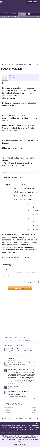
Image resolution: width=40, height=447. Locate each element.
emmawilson (12, 386)
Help (37, 423)
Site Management (17, 17)
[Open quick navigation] (37, 64)
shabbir (17, 348)
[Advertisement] (20, 41)
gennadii (10, 348)
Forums (22, 14)
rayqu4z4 (33, 412)
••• (35, 360)
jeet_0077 (12, 75)
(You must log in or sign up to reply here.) (28, 282)
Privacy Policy (34, 429)
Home (5, 14)
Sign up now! (20, 288)
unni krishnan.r (12, 391)
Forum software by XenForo (15, 431)
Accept (16, 444)
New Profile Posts (13, 346)
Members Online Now (14, 338)
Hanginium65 (12, 369)
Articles (13, 14)
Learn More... (22, 444)
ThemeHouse (25, 432)
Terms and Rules (22, 429)
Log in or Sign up (32, 1)
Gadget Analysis (6, 17)
